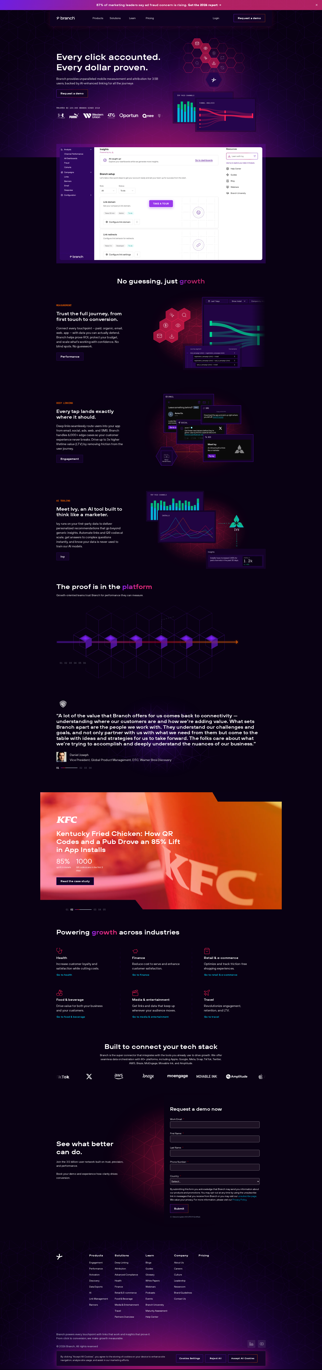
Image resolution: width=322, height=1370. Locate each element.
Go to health (64, 974)
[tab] (57, 768)
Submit (179, 1208)
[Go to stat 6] (103, 663)
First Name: (177, 1133)
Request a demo (249, 18)
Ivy (63, 556)
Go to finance (140, 974)
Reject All (216, 1358)
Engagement (70, 458)
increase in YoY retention (216, 623)
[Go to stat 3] (70, 663)
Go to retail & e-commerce (220, 974)
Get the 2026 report (203, 5)
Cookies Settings (189, 1358)
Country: (175, 1176)
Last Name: (176, 1147)
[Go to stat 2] (65, 663)
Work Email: (177, 1119)
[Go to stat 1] (61, 663)
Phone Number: (179, 1161)
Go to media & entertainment (150, 1016)
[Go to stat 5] (89, 663)
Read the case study (75, 881)
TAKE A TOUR (161, 203)
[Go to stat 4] (75, 663)
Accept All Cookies (242, 1358)
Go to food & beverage (71, 1016)
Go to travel (211, 1016)
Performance (70, 356)
